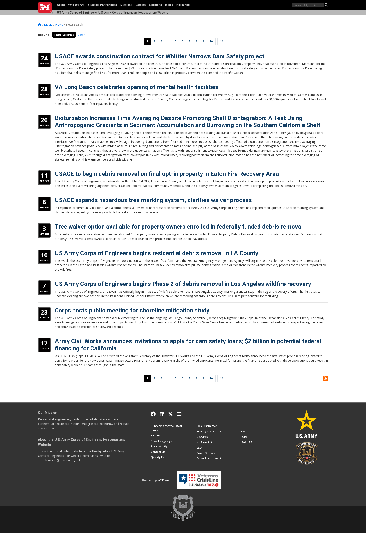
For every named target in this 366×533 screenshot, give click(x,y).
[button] (326, 5)
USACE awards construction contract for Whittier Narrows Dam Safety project (159, 56)
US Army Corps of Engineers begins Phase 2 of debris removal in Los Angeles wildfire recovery (183, 283)
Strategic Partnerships (102, 4)
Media (169, 4)
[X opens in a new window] (170, 414)
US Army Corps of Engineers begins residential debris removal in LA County (156, 253)
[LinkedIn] (162, 414)
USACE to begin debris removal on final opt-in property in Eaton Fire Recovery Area (167, 173)
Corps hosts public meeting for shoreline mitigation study (132, 310)
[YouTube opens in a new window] (179, 414)
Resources (183, 4)
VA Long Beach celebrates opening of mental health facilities (136, 87)
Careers (141, 4)
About (61, 4)
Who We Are (76, 4)
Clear (81, 35)
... (217, 40)
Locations (155, 4)
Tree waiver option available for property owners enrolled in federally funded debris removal (179, 226)
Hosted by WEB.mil (156, 480)
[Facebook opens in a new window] (153, 414)
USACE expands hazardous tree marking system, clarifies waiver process (153, 200)
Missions (126, 4)
